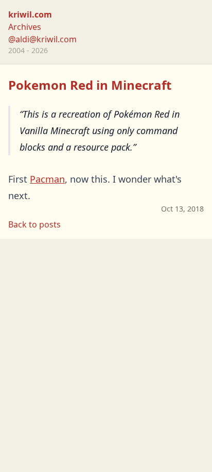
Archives (24, 26)
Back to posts (34, 224)
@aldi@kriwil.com (42, 39)
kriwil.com (30, 14)
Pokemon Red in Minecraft (89, 84)
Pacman (47, 179)
